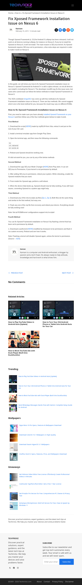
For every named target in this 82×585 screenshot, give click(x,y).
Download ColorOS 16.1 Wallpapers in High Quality (37, 435)
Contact (47, 581)
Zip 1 (44, 198)
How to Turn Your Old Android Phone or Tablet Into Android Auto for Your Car (57, 324)
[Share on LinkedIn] (64, 30)
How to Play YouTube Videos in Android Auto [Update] (21, 323)
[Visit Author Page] (14, 251)
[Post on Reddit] (68, 30)
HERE (28, 126)
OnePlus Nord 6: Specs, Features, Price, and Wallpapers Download (43, 454)
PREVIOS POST (17, 273)
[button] (72, 5)
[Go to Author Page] (11, 29)
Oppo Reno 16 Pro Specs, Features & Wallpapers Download (40, 425)
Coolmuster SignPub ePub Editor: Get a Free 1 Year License (40, 484)
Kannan (19, 28)
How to (18, 13)
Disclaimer (69, 581)
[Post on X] (56, 30)
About (39, 581)
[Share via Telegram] (72, 30)
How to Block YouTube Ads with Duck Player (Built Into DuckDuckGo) (21, 353)
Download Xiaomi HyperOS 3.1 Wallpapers (34, 444)
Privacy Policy (57, 581)
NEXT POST (66, 273)
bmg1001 (27, 99)
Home (10, 13)
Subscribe (67, 562)
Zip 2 (49, 198)
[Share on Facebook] (60, 30)
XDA (18, 239)
